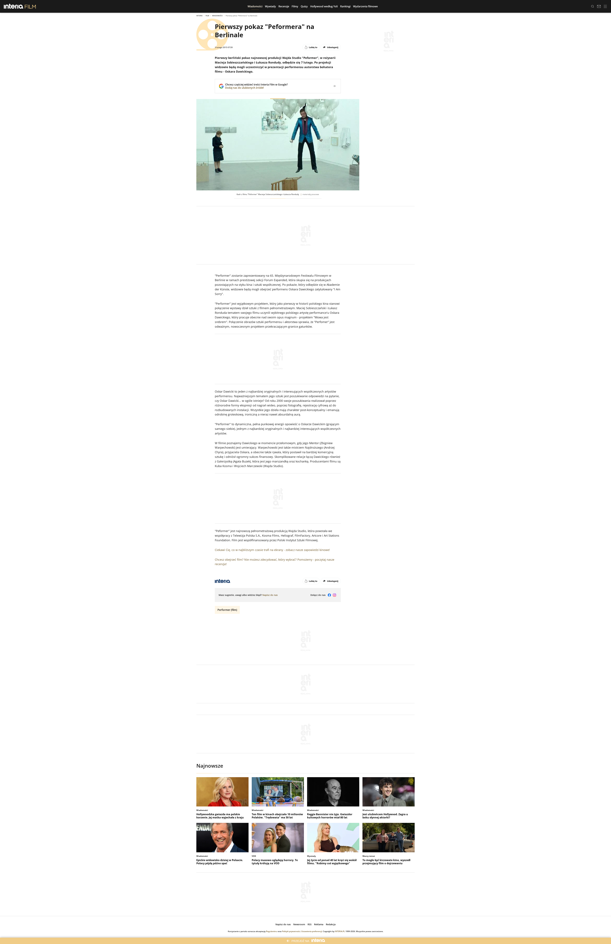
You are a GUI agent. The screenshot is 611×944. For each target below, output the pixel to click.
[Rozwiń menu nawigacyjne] (605, 6)
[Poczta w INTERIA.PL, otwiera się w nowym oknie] (599, 6)
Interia (199, 15)
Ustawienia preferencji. (311, 931)
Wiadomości (217, 15)
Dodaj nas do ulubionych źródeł (256, 87)
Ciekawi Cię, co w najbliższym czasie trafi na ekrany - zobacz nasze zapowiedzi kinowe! (272, 550)
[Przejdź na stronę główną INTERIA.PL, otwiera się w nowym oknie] (13, 6)
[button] (255, 6)
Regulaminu (271, 931)
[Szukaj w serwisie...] (592, 6)
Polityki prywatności (291, 931)
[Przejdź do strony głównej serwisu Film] (30, 6)
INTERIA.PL (340, 931)
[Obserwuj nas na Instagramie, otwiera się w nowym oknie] (334, 595)
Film (207, 15)
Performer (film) (227, 610)
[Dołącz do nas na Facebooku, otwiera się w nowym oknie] (329, 595)
